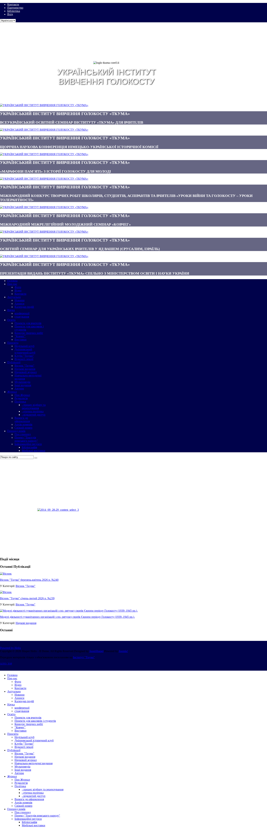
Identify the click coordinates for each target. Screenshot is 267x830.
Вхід (10, 14)
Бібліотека (13, 11)
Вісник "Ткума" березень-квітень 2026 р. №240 (29, 579)
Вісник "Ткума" (25, 586)
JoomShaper (96, 651)
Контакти (13, 4)
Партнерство (15, 7)
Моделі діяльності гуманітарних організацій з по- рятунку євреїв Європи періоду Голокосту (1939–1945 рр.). (67, 616)
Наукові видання (26, 623)
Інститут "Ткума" (84, 657)
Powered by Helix (10, 647)
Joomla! (123, 651)
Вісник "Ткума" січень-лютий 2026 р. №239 (27, 598)
